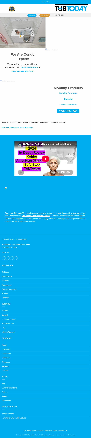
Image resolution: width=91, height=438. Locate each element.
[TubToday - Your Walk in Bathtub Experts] (71, 8)
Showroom (6, 362)
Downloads (6, 401)
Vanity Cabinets (8, 414)
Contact (5, 315)
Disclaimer (27, 430)
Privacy (35, 430)
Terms (41, 430)
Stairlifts (5, 293)
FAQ (3, 328)
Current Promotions (9, 388)
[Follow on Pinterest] (16, 258)
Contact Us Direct (9, 319)
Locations (5, 358)
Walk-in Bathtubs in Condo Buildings (17, 127)
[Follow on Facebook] (4, 258)
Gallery (4, 392)
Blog (3, 383)
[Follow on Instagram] (8, 258)
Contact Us (45, 2)
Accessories (6, 285)
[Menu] (3, 8)
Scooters (5, 298)
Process (5, 311)
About (4, 345)
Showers (5, 281)
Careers (5, 371)
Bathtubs (5, 272)
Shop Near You (8, 323)
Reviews (5, 366)
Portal (65, 430)
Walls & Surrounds (9, 289)
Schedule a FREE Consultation (14, 239)
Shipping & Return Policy (53, 430)
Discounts (6, 349)
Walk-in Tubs (7, 276)
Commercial (6, 353)
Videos (4, 396)
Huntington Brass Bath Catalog (14, 418)
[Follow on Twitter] (12, 258)
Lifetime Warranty (8, 332)
